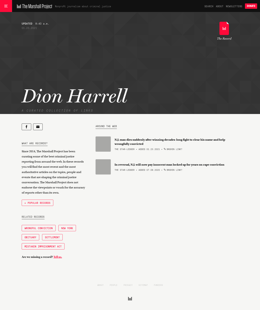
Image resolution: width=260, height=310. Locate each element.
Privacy (128, 284)
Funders (158, 284)
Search (208, 6)
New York (67, 228)
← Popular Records (37, 202)
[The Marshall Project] (33, 6)
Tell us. (57, 257)
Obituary (30, 237)
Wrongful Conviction (39, 228)
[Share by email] (38, 127)
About (219, 6)
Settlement (52, 237)
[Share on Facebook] (26, 127)
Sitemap (143, 284)
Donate (251, 6)
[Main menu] (6, 6)
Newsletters (234, 6)
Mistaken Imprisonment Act (43, 246)
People (113, 284)
